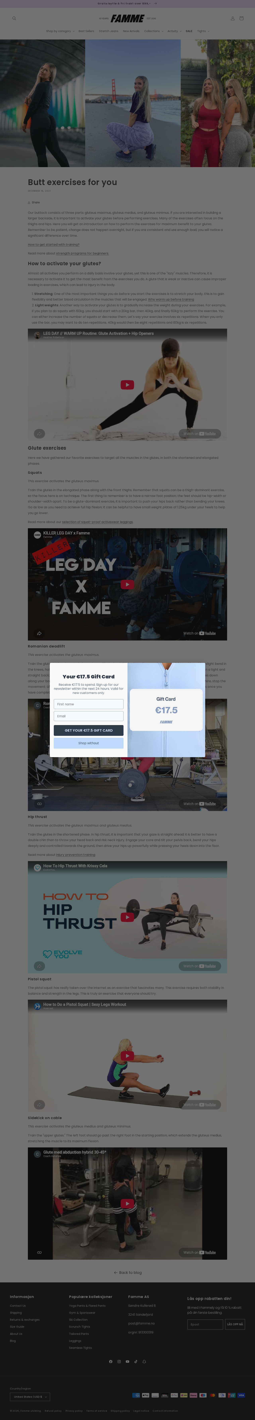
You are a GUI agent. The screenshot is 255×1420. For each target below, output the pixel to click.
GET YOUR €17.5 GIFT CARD (89, 730)
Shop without (88, 743)
